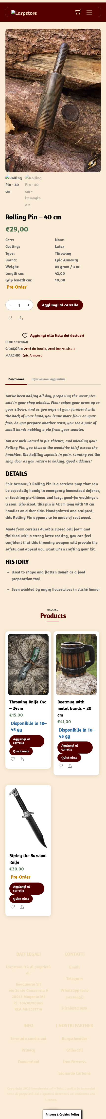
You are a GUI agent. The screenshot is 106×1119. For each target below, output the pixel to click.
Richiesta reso (74, 1008)
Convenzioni (28, 1061)
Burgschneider (74, 1038)
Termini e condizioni (28, 1038)
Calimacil (74, 1050)
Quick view (21, 751)
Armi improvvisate (61, 348)
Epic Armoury (32, 355)
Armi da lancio (35, 348)
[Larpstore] (24, 12)
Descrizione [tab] (16, 379)
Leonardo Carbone (74, 1073)
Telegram (74, 978)
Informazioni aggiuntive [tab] (48, 379)
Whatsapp (70, 990)
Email (74, 967)
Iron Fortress (74, 1061)
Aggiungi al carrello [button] (21, 741)
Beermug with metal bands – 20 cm (74, 708)
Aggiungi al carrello (60, 304)
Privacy (28, 1050)
